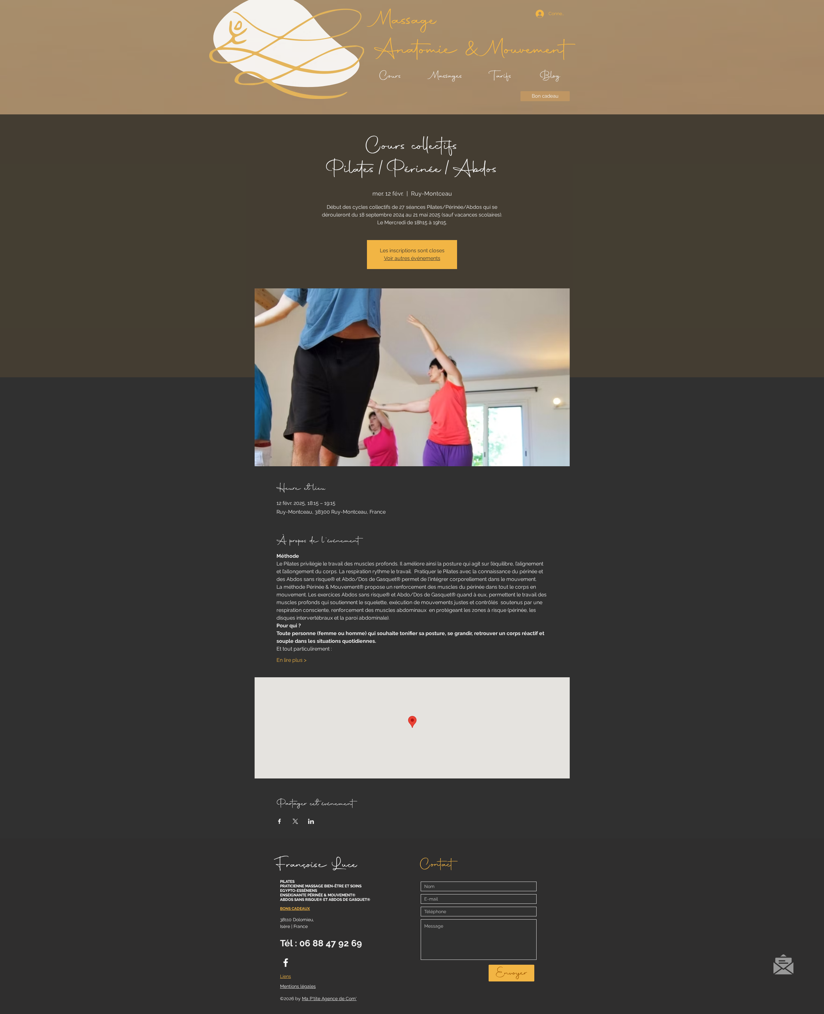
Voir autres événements (412, 258)
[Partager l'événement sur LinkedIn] (311, 821)
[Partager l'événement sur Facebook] (279, 821)
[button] (783, 964)
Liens (285, 976)
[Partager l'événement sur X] (295, 821)
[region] (783, 967)
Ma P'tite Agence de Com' (329, 998)
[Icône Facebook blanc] (285, 962)
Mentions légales (298, 986)
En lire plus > (291, 660)
